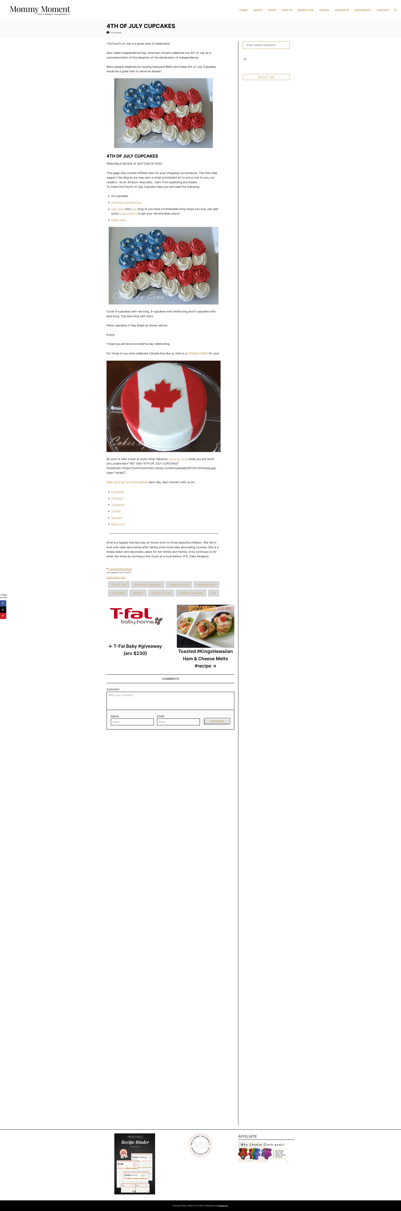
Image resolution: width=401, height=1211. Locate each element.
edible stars (118, 220)
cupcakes (118, 593)
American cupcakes (148, 584)
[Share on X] (3, 609)
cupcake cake (206, 584)
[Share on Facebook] (3, 603)
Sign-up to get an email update (127, 482)
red (113, 209)
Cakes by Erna (113, 577)
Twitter (116, 511)
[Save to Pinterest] (3, 616)
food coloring (128, 213)
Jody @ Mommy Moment (120, 568)
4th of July (119, 584)
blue (134, 209)
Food (123, 577)
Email (160, 716)
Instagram (118, 504)
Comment (113, 689)
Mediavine (223, 1205)
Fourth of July (161, 593)
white (121, 209)
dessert (138, 593)
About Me (266, 77)
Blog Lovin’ (118, 524)
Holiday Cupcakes (191, 593)
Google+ (116, 517)
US (213, 593)
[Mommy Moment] (55, 10)
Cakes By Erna (178, 459)
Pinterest (117, 498)
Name (115, 716)
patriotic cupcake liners (126, 202)
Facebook (117, 491)
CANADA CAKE (197, 353)
